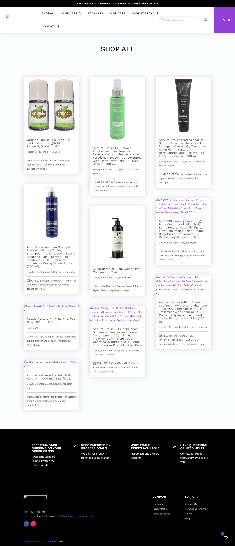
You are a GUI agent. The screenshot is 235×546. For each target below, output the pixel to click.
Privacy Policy (160, 508)
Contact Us (50, 26)
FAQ (187, 518)
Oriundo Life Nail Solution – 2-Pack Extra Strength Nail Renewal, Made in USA (49, 143)
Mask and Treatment (104, 354)
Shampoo (70, 271)
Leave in (135, 169)
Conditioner (59, 383)
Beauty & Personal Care (39, 271)
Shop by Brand (143, 13)
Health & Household (38, 151)
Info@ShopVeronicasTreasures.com (75, 515)
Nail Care (117, 13)
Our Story (158, 503)
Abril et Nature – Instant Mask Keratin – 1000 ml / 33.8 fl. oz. (49, 376)
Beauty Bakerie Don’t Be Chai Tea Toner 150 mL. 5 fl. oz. (51, 321)
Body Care (95, 13)
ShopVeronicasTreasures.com (39, 541)
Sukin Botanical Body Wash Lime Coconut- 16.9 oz (116, 270)
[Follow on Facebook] (26, 524)
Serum (96, 173)
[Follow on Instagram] (33, 524)
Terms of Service (161, 513)
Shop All (48, 13)
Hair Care (69, 13)
